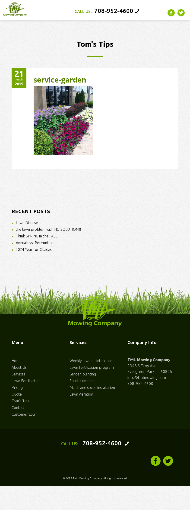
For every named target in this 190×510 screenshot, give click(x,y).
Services (18, 374)
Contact (18, 408)
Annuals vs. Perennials (34, 243)
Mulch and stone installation (92, 387)
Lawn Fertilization (26, 381)
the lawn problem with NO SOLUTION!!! (48, 229)
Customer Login (25, 414)
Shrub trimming (82, 381)
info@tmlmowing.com (146, 377)
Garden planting (83, 374)
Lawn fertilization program (92, 367)
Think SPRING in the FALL (36, 236)
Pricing (17, 387)
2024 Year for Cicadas (34, 249)
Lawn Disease (27, 223)
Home (17, 361)
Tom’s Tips (20, 401)
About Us (19, 367)
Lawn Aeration (81, 394)
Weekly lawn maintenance (91, 361)
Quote (17, 394)
